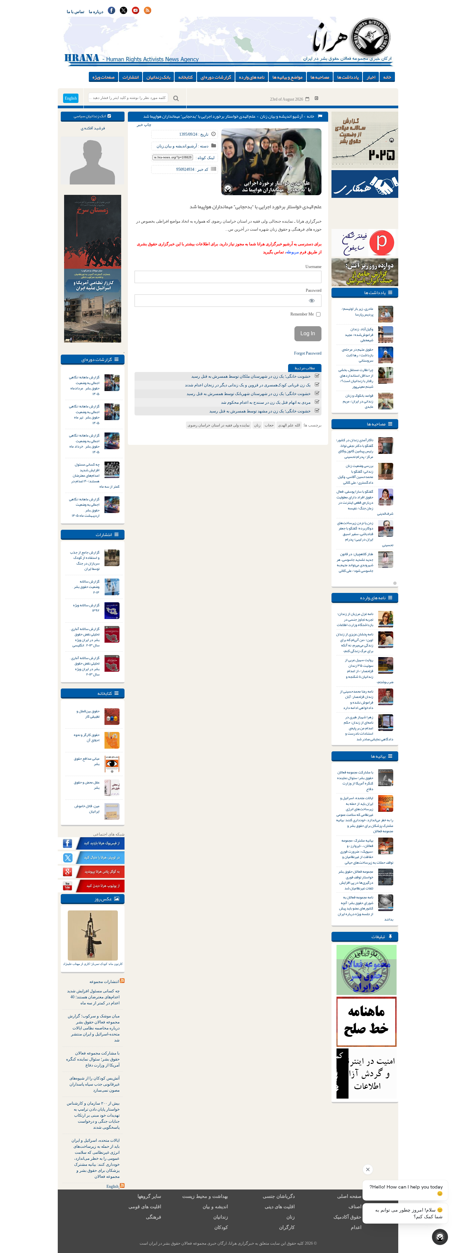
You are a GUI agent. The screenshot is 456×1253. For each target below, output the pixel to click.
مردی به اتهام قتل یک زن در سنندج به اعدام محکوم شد (265, 402)
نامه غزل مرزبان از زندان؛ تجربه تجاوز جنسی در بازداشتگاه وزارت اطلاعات (355, 619)
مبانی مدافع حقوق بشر (86, 761)
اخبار (371, 77)
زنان (263, 116)
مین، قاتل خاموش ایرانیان (86, 808)
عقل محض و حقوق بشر (86, 784)
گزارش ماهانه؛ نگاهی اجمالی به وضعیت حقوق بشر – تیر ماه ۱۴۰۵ (84, 414)
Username (313, 266)
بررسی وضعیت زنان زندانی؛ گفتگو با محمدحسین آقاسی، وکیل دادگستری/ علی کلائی (355, 474)
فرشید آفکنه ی (93, 128)
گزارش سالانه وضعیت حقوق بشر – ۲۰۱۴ (85, 587)
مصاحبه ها (319, 77)
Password (313, 290)
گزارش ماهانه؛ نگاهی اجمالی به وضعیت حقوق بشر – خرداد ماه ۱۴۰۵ (84, 443)
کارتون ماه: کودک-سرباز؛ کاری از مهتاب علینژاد (93, 964)
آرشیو (297, 116)
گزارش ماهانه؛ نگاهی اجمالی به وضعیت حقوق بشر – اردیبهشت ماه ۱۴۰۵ (84, 507)
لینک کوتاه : (205, 157)
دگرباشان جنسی (279, 1196)
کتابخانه (185, 77)
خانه (387, 77)
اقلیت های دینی (280, 1206)
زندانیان (220, 1217)
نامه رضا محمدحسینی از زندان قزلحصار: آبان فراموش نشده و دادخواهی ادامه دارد (356, 699)
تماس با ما (75, 11)
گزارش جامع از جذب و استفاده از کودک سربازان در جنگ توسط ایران (84, 560)
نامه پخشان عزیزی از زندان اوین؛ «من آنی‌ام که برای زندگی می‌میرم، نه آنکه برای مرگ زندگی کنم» (354, 642)
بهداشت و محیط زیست (205, 1196)
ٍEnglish (112, 1186)
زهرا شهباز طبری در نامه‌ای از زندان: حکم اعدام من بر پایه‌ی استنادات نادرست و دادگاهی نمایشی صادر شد (368, 728)
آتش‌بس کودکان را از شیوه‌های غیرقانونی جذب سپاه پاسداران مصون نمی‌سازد (94, 1084)
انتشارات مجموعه (104, 981)
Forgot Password (307, 353)
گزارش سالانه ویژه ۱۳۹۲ (86, 607)
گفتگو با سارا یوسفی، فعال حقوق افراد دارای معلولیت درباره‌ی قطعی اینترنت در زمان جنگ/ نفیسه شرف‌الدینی (364, 502)
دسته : (202, 146)
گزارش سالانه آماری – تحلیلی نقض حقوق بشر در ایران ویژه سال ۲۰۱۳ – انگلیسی (84, 637)
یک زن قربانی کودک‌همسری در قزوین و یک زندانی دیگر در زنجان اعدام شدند (247, 385)
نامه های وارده (251, 77)
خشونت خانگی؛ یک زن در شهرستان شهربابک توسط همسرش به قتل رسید (248, 393)
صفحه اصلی (349, 1196)
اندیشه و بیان (279, 116)
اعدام (356, 1227)
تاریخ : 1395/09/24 (193, 134)
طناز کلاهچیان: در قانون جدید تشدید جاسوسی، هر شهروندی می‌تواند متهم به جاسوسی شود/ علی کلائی (354, 562)
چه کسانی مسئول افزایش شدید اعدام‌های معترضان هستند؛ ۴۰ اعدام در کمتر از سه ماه (95, 475)
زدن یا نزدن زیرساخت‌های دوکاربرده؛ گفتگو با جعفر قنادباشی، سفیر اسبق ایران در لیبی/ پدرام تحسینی (365, 533)
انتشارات (131, 77)
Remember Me (302, 314)
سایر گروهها (149, 1196)
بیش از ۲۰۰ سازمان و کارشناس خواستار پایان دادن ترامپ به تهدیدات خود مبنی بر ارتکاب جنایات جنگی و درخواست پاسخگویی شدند (93, 1115)
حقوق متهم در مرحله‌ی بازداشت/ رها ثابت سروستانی (357, 355)
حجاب (269, 425)
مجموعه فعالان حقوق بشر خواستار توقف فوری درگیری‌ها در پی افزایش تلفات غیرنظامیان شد (355, 880)
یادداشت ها (348, 77)
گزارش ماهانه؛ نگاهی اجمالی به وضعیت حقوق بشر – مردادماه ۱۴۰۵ (84, 385)
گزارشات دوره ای (216, 77)
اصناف (355, 1206)
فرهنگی (153, 1217)
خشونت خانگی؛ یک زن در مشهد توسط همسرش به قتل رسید (259, 411)
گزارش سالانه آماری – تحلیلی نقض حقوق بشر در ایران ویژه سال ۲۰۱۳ (84, 666)
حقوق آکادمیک (347, 1217)
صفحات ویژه (103, 77)
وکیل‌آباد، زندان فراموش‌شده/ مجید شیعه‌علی (359, 334)
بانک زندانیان (158, 77)
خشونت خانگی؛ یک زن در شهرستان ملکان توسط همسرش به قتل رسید (250, 376)
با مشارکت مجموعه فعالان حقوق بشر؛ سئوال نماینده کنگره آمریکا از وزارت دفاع (93, 1059)
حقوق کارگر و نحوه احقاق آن (86, 737)
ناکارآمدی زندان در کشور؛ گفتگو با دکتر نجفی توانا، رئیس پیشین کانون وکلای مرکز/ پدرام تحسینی (354, 448)
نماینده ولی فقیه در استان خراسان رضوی (219, 425)
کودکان (221, 1227)
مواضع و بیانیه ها (287, 77)
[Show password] (311, 300)
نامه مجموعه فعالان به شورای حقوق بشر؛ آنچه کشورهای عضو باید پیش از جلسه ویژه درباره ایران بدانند (365, 908)
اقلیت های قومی (145, 1206)
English (71, 98)
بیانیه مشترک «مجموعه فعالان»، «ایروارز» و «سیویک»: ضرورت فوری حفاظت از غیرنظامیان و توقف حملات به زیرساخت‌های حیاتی (366, 851)
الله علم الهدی (289, 425)
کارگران (287, 1227)
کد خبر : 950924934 (192, 169)
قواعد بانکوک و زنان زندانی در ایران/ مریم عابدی (358, 401)
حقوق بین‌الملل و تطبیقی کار (87, 713)
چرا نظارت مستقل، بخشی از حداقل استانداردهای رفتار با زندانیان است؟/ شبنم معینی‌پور (355, 378)
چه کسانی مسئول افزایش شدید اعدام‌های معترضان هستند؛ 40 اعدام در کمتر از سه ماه (93, 997)
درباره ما (96, 11)
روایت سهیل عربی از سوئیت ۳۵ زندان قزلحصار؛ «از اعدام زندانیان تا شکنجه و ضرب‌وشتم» (369, 670)
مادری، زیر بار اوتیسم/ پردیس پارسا (357, 311)
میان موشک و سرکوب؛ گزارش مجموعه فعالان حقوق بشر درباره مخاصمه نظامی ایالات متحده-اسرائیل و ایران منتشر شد (94, 1028)
